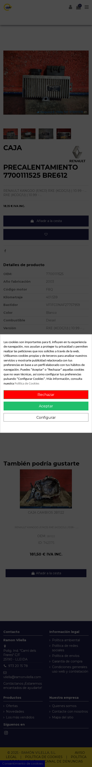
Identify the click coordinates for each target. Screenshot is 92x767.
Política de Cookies (27, 383)
